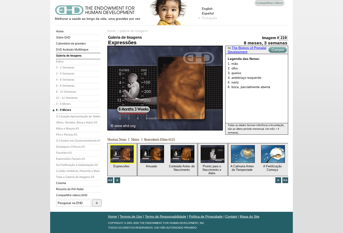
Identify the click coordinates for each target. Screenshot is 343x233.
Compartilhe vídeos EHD (72, 195)
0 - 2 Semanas (65, 67)
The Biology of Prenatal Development (247, 50)
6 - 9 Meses (63, 110)
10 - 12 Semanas (67, 97)
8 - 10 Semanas (66, 91)
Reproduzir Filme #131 (159, 139)
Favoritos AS (64, 152)
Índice (60, 61)
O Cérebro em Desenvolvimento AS (78, 140)
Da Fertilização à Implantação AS (77, 165)
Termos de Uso (131, 216)
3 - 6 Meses (63, 104)
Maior (135, 139)
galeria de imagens (133, 31)
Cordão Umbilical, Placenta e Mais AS (78, 171)
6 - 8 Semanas (65, 85)
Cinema (61, 183)
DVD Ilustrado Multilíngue (72, 49)
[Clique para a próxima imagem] (165, 88)
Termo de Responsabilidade (165, 216)
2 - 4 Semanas (65, 73)
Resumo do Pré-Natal (70, 189)
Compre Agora (278, 50)
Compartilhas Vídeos (269, 3)
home (111, 31)
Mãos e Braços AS (67, 128)
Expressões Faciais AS (70, 159)
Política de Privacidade (206, 216)
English (207, 8)
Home (60, 31)
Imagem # (270, 38)
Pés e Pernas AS (66, 134)
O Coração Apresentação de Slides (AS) (78, 116)
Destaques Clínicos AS (70, 146)
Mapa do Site (249, 216)
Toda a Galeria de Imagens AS (75, 177)
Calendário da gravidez (71, 43)
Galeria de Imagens (69, 55)
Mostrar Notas (116, 139)
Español (208, 13)
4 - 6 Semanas (65, 79)
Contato (231, 216)
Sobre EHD (63, 37)
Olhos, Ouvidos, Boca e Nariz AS (76, 122)
